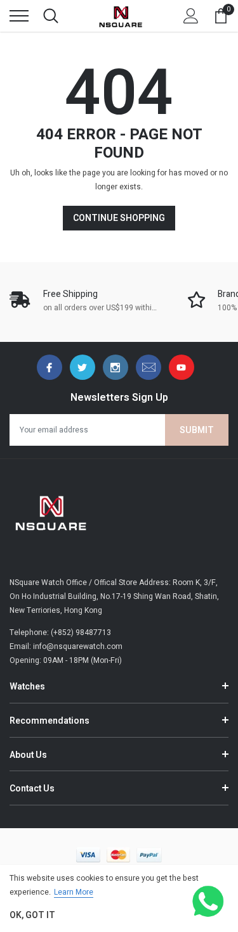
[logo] (121, 16)
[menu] (19, 15)
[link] (49, 367)
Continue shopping (119, 218)
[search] (50, 16)
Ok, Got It (32, 915)
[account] (191, 16)
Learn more (73, 892)
